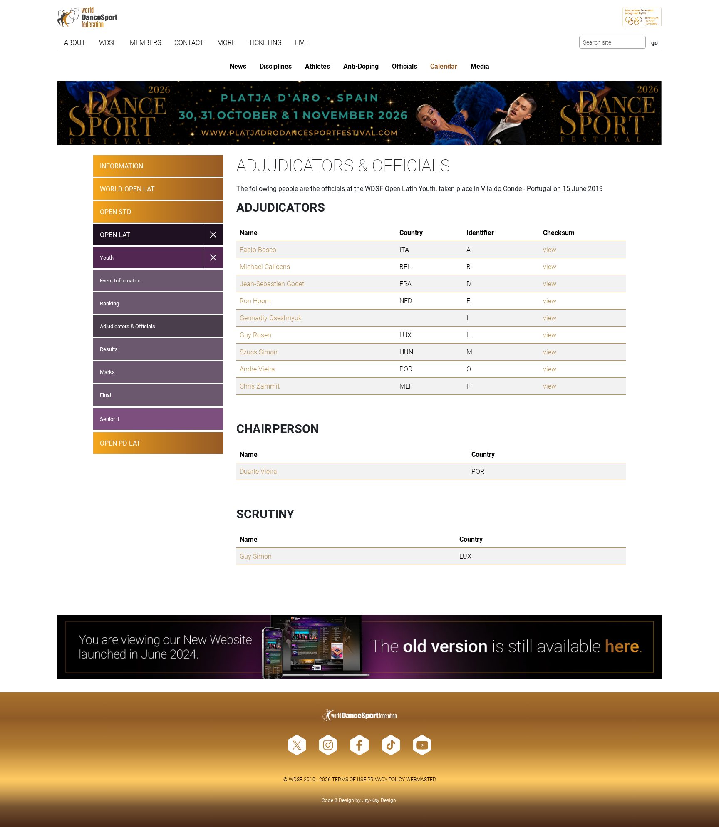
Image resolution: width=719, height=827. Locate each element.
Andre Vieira (257, 368)
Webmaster (421, 779)
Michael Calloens (265, 266)
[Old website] (359, 647)
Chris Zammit (260, 385)
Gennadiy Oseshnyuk (271, 317)
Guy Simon (256, 556)
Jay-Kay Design (379, 800)
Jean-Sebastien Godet (272, 283)
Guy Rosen (255, 334)
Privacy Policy (386, 779)
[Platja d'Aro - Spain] (359, 113)
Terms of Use (349, 779)
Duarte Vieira (258, 471)
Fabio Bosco (258, 249)
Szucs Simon (259, 351)
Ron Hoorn (255, 300)
